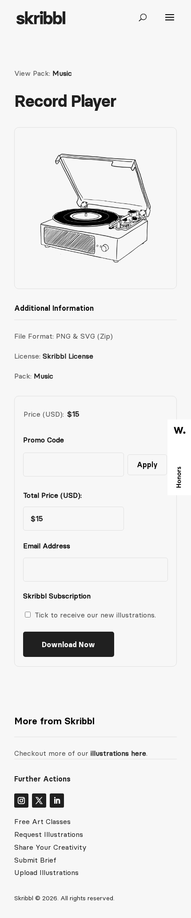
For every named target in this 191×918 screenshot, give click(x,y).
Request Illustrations (48, 834)
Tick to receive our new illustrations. (95, 614)
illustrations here (117, 753)
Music (62, 73)
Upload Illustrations (46, 872)
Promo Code (43, 439)
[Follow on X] (39, 800)
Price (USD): (44, 414)
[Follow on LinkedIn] (57, 800)
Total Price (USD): (52, 495)
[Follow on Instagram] (21, 800)
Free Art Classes (42, 821)
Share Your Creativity (50, 847)
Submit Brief (35, 859)
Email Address (48, 545)
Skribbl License (68, 356)
